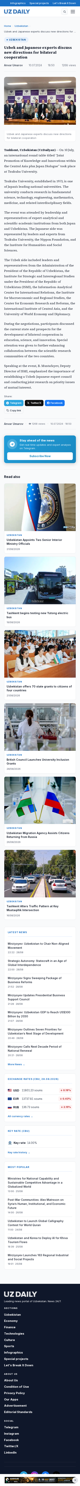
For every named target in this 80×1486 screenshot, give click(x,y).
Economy (11, 1321)
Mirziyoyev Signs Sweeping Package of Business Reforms (35, 980)
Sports (9, 1346)
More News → (16, 1064)
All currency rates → (20, 1116)
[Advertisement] (40, 1480)
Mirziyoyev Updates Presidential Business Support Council (36, 997)
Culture (9, 1340)
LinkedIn (10, 1452)
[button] (64, 11)
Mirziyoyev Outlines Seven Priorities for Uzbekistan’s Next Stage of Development (35, 1031)
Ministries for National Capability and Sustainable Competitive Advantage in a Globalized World (35, 1182)
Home (7, 25)
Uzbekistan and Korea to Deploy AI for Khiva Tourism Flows (38, 1240)
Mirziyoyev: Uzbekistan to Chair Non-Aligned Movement (38, 945)
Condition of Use (16, 1386)
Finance (10, 1327)
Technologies (14, 1333)
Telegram (15, 402)
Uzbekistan (21, 25)
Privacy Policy (14, 1393)
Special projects (39, 3)
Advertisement (15, 1405)
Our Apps (11, 1399)
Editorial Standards (18, 1412)
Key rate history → (19, 1152)
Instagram (11, 1433)
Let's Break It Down (64, 3)
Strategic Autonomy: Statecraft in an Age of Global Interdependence (37, 963)
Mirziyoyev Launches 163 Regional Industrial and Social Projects (38, 1257)
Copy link (15, 410)
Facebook (56, 402)
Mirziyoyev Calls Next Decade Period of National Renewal (35, 1048)
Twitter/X (35, 402)
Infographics (18, 3)
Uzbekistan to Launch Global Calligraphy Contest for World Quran (35, 1223)
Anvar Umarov (13, 65)
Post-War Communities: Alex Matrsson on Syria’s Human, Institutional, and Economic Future (36, 1203)
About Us (11, 1380)
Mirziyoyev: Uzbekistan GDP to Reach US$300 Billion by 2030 (39, 1014)
